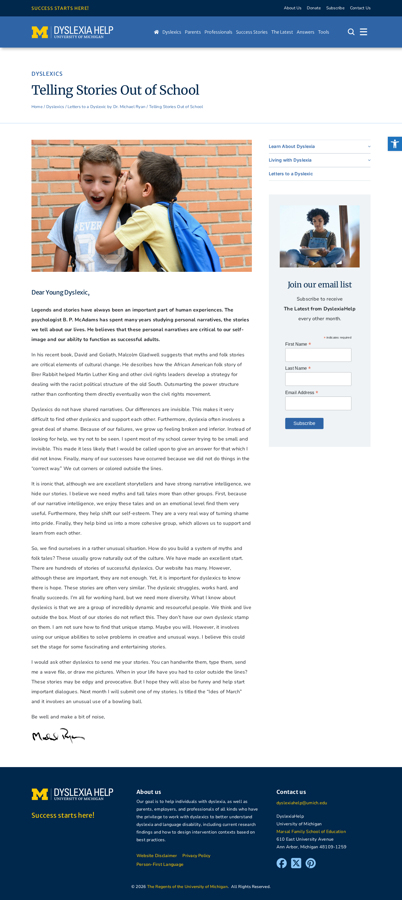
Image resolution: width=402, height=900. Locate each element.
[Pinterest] (310, 860)
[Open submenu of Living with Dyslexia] (368, 160)
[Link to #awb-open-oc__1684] (363, 32)
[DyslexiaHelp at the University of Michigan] (72, 28)
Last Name (298, 368)
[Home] (156, 32)
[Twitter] (296, 860)
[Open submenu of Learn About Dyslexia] (368, 146)
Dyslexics (55, 106)
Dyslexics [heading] (47, 73)
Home (37, 106)
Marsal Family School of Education (311, 832)
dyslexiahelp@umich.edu (301, 803)
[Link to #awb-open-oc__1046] (351, 32)
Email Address (301, 392)
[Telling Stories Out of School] (141, 142)
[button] (395, 144)
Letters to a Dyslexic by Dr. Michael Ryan (106, 106)
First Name (298, 344)
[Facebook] (281, 860)
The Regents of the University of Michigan (187, 886)
